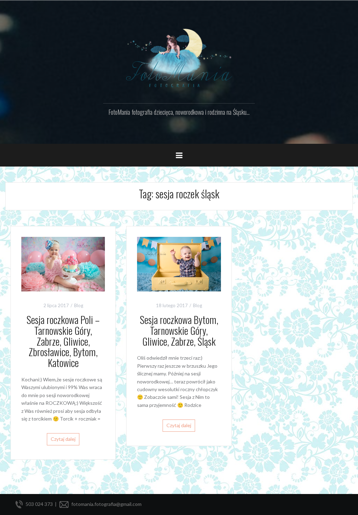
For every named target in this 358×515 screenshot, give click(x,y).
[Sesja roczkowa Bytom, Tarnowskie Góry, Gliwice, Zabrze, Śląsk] (179, 264)
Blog (78, 305)
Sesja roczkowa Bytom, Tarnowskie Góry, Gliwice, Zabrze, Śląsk (179, 330)
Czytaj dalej (63, 439)
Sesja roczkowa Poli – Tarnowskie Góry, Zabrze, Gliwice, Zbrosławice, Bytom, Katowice (63, 341)
